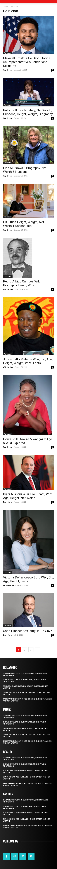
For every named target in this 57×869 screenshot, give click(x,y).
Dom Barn (7, 502)
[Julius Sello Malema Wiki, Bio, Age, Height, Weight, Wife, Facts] (28, 326)
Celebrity (7, 163)
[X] (22, 856)
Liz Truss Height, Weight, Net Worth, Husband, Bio (23, 224)
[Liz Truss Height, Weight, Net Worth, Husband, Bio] (28, 201)
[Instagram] (14, 856)
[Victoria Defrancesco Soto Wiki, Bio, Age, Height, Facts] (28, 542)
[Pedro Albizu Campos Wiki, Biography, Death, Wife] (28, 258)
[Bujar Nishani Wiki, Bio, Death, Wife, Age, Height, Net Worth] (28, 472)
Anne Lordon (8, 585)
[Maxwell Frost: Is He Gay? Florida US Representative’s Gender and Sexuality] (28, 35)
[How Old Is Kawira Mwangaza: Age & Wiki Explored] (28, 405)
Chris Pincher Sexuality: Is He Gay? (27, 631)
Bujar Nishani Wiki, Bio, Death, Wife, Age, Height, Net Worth (28, 496)
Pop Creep (7, 70)
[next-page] (37, 649)
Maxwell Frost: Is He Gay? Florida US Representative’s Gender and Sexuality (26, 62)
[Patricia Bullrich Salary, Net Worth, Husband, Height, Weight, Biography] (28, 92)
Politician (7, 53)
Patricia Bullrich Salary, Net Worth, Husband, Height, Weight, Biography (28, 112)
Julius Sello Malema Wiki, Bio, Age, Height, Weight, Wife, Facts (28, 361)
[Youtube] (31, 856)
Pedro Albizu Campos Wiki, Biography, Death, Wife (22, 283)
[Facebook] (6, 856)
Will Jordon (8, 289)
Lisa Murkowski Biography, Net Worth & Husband (25, 170)
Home (5, 6)
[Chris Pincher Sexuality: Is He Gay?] (28, 610)
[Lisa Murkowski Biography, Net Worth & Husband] (28, 145)
